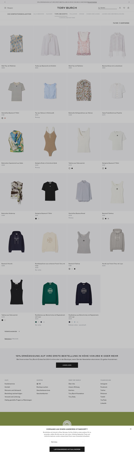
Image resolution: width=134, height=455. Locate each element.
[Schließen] (130, 429)
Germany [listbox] (54, 442)
